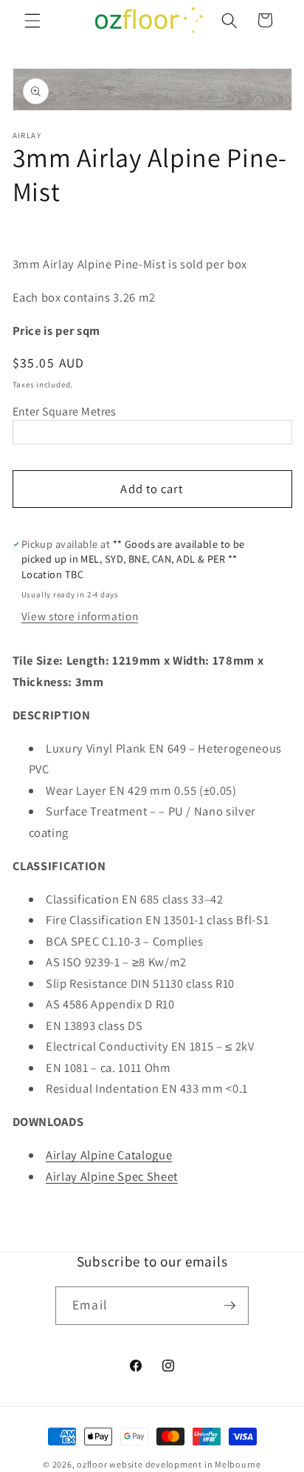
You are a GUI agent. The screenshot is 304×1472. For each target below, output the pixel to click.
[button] (32, 20)
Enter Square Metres (65, 411)
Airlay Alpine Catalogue (109, 1155)
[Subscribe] (229, 1305)
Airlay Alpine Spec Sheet (112, 1176)
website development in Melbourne (185, 1464)
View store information (80, 615)
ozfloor (92, 1464)
